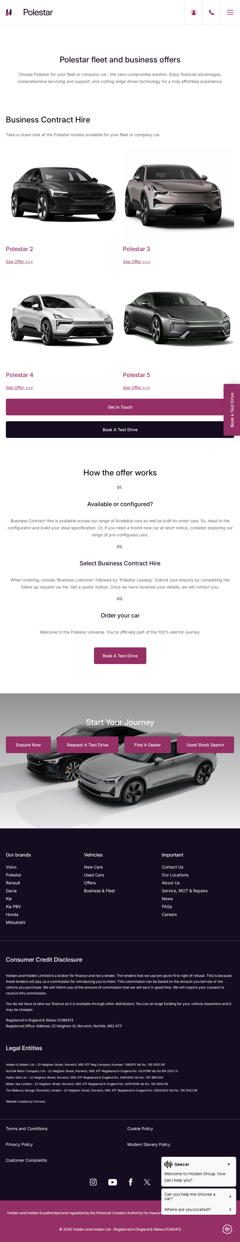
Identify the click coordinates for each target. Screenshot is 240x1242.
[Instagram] (93, 1182)
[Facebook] (130, 1182)
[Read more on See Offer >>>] (61, 193)
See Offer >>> (19, 261)
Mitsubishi (15, 922)
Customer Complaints (26, 1160)
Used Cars (94, 874)
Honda (12, 914)
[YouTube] (112, 1182)
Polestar (13, 874)
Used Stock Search (205, 744)
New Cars (93, 866)
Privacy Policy (19, 1144)
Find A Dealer (147, 744)
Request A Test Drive (87, 744)
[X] (147, 1182)
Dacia (11, 890)
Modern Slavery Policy (148, 1144)
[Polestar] (46, 12)
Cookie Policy (140, 1128)
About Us (171, 882)
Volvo (11, 866)
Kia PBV (13, 906)
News (167, 898)
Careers (169, 914)
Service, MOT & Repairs (185, 890)
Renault (13, 882)
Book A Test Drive (120, 429)
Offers (90, 882)
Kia (9, 898)
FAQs (167, 906)
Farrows (39, 1101)
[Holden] (9, 12)
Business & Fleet (99, 890)
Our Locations (175, 874)
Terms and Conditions (26, 1128)
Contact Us (172, 866)
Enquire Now (28, 744)
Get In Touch (120, 407)
